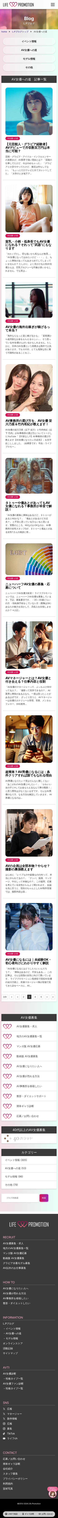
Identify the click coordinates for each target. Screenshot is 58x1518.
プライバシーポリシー (15, 1478)
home (4, 31)
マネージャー (14, 1413)
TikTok (11, 1433)
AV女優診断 (9, 1373)
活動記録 (8, 1348)
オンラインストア (13, 1343)
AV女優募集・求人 (13, 1243)
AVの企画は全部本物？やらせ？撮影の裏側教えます (27, 867)
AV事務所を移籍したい (15, 1298)
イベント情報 (29, 41)
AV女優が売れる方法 (14, 1293)
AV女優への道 (29, 50)
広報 (9, 1408)
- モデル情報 (10, 1338)
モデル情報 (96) (14, 1176)
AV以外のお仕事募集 (14, 1267)
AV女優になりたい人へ (15, 1288)
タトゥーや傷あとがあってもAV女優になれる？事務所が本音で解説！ (28, 506)
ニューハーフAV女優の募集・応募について (27, 585)
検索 (44, 1198)
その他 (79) (11, 1184)
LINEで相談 (13, 1514)
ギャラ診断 (29, 1514)
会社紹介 (8, 1468)
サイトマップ (10, 1353)
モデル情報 (29, 58)
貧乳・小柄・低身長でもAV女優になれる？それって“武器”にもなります (28, 244)
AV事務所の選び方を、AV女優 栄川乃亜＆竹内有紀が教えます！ (28, 422)
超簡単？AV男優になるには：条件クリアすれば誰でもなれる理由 (28, 773)
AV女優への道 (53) (15, 1168)
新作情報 (12, 1418)
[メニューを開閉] (52, 4)
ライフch (12, 1438)
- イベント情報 (12, 1328)
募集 (9, 1428)
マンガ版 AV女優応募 (15, 1253)
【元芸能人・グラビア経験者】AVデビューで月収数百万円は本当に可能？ (27, 147)
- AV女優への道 (12, 1333)
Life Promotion (34, 1504)
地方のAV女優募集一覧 (15, 1248)
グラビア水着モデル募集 (16, 1263)
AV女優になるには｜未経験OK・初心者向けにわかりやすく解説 (28, 961)
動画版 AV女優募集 (13, 1258)
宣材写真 (8, 1488)
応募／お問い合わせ (14, 1458)
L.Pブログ (8, 1323)
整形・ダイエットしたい (16, 1303)
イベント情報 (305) (16, 1160)
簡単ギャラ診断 (11, 1463)
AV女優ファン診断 (13, 1383)
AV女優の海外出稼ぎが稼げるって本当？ (27, 328)
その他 (29, 67)
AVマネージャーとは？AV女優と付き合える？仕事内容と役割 (28, 679)
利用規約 (8, 1483)
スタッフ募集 (10, 1473)
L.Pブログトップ (20, 31)
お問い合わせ (47, 1514)
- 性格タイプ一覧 (13, 1378)
